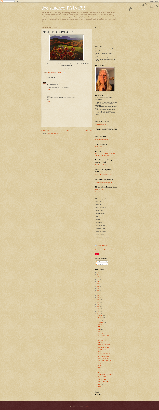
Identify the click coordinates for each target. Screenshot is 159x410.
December (100, 315)
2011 (98, 304)
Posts (98, 261)
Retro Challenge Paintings (101, 165)
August (100, 324)
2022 (98, 279)
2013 (98, 299)
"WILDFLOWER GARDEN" (104, 360)
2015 (98, 295)
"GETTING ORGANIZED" (104, 335)
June (99, 329)
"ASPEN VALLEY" (102, 379)
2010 (98, 306)
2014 (98, 297)
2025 (98, 272)
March (100, 386)
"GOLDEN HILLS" (102, 340)
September (101, 322)
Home (67, 130)
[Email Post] (64, 72)
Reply (48, 89)
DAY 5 (99, 363)
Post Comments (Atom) (53, 133)
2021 (98, 281)
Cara (48, 82)
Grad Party (100, 342)
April (99, 384)
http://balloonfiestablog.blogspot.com (104, 182)
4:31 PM (56, 94)
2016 (98, 293)
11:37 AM (52, 82)
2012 (98, 302)
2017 (98, 290)
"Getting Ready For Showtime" (105, 374)
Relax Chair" (101, 333)
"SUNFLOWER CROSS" (104, 354)
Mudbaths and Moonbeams (101, 139)
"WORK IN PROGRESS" (104, 347)
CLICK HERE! (98, 146)
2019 (98, 286)
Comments (100, 264)
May (99, 331)
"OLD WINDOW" (102, 376)
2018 (98, 288)
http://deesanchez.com (100, 124)
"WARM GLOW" (102, 370)
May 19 (99, 351)
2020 (98, 283)
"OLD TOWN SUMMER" (104, 356)
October (100, 320)
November (100, 317)
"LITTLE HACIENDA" (103, 381)
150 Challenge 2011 (100, 189)
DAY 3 (99, 367)
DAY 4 (99, 365)
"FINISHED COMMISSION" (104, 344)
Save (98, 254)
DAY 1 (99, 372)
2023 (98, 277)
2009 (98, 309)
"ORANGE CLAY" (102, 349)
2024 (98, 274)
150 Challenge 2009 (100, 194)
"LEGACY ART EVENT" (103, 358)
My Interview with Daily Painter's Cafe (104, 249)
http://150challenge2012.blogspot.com (104, 174)
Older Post (88, 130)
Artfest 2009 (98, 192)
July (99, 327)
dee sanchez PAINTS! (63, 7)
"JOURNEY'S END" (102, 338)
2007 (98, 313)
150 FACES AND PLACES (101, 132)
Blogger (87, 406)
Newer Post (45, 130)
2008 (98, 311)
